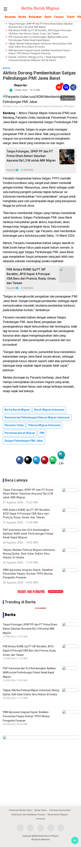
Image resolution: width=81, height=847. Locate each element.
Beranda (10, 17)
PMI (42, 433)
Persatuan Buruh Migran (20, 433)
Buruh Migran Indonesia (49, 410)
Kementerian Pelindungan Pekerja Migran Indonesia (37, 418)
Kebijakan (35, 17)
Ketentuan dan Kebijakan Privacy (28, 814)
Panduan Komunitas (59, 810)
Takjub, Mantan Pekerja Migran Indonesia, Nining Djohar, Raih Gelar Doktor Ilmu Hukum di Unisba (40, 45)
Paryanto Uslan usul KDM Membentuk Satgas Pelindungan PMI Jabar (38, 106)
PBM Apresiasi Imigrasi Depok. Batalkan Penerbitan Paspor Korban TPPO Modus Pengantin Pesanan (39, 52)
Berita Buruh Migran (17, 410)
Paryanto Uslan (14, 425)
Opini (47, 17)
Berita (22, 17)
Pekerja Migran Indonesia (44, 425)
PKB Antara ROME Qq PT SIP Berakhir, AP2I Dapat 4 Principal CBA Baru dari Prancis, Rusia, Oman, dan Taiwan (39, 32)
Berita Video (40, 810)
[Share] (73, 87)
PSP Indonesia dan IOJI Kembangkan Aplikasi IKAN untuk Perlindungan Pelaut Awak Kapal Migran (38, 39)
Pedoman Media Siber (20, 810)
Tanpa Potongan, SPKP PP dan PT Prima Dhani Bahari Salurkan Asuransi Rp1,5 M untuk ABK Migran (40, 25)
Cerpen (59, 17)
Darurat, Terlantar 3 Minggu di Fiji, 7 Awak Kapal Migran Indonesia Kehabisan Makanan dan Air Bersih (37, 59)
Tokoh (70, 17)
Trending (40, 818)
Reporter (20, 85)
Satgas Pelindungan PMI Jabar (24, 441)
